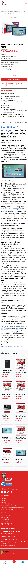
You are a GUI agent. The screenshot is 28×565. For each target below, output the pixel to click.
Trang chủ (3, 11)
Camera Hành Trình (6, 523)
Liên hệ (3, 500)
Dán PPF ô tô (5, 521)
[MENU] (26, 3)
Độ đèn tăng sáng (6, 516)
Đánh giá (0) (9, 122)
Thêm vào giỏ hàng (14, 79)
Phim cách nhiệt (5, 519)
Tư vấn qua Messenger (19, 84)
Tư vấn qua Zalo (10, 84)
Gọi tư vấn (2, 84)
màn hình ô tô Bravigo (10, 209)
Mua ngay (15, 75)
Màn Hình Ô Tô (17, 11)
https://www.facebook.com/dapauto (11, 346)
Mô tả (3, 122)
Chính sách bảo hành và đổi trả (9, 506)
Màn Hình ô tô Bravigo (9, 129)
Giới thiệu (3, 498)
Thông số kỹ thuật (6, 90)
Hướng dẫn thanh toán (7, 509)
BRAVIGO (11, 58)
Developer (6, 555)
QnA (26, 122)
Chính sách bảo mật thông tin (9, 504)
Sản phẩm (10, 11)
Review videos (19, 122)
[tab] (3, 122)
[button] (25, 28)
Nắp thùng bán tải (6, 518)
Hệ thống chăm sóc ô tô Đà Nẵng (10, 326)
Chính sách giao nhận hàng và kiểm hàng (12, 507)
